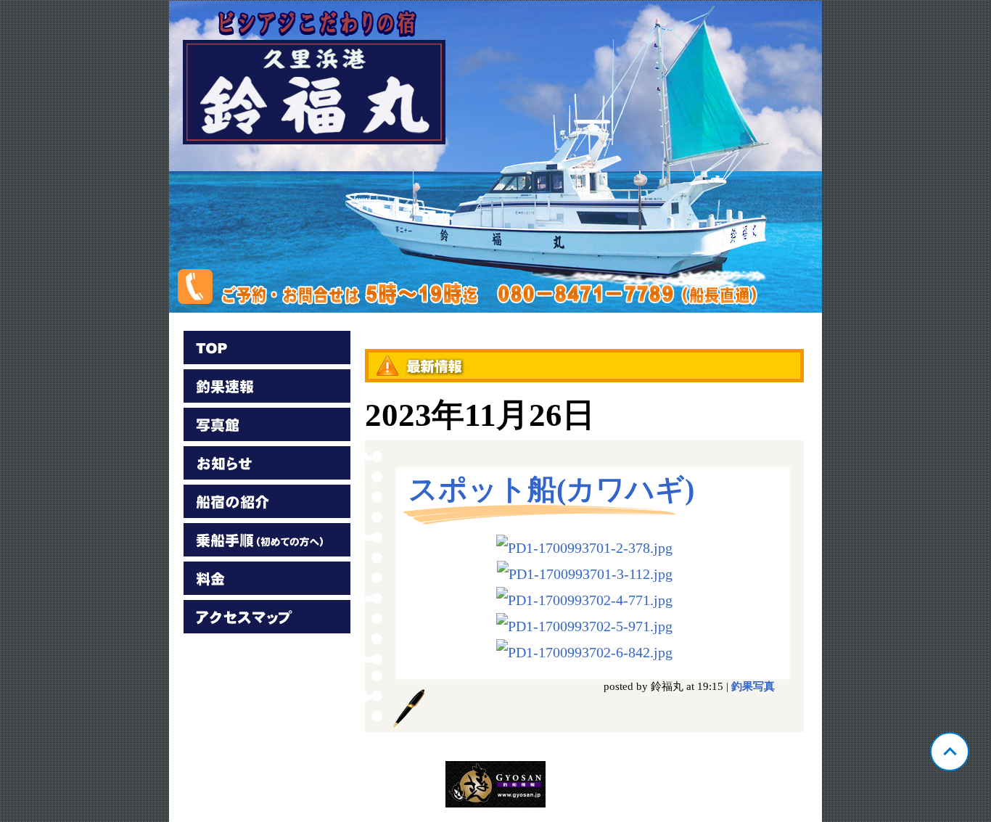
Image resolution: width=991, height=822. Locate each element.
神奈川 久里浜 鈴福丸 (495, 157)
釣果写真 (753, 686)
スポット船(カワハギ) (551, 489)
